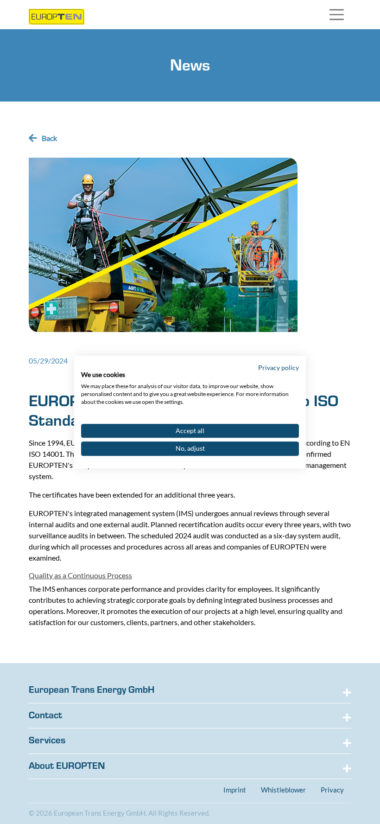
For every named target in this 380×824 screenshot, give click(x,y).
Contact (45, 715)
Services (47, 740)
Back (49, 138)
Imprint (234, 790)
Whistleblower (283, 790)
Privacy (332, 790)
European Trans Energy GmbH (91, 689)
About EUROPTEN (67, 765)
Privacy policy (278, 367)
